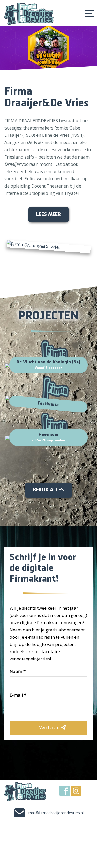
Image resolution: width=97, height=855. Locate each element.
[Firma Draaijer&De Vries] (48, 246)
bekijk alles (48, 490)
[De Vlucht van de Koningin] (48, 48)
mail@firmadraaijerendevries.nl (56, 812)
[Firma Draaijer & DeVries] (29, 14)
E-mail (18, 695)
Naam (18, 671)
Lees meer (48, 214)
